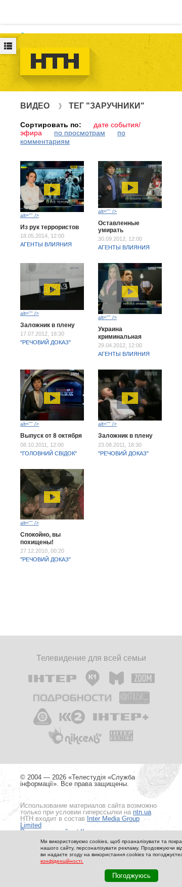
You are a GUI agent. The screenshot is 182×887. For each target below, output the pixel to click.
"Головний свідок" (48, 453)
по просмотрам (79, 133)
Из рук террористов (49, 227)
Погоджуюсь (131, 875)
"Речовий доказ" (45, 342)
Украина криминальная (120, 333)
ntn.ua (142, 812)
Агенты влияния (46, 244)
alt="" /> (29, 215)
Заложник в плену (47, 325)
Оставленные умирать (119, 227)
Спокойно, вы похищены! (40, 538)
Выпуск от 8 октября (51, 435)
